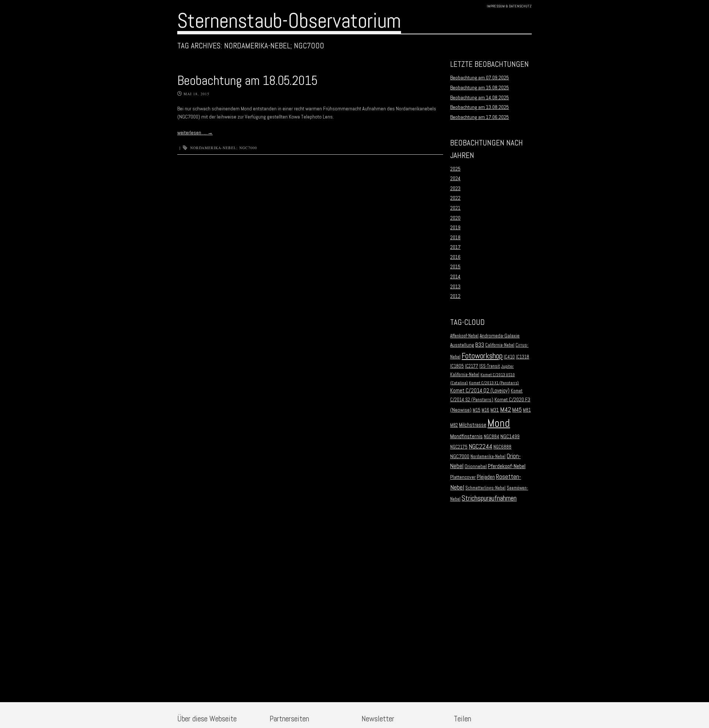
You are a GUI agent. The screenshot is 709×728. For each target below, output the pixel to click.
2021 (455, 208)
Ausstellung (462, 345)
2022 (455, 198)
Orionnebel (476, 466)
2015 (455, 266)
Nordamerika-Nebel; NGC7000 (223, 147)
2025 (455, 168)
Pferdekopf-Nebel (506, 466)
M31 (494, 410)
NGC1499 (510, 436)
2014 (455, 276)
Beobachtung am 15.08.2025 (479, 87)
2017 (455, 247)
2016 (455, 257)
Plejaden (486, 477)
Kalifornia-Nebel (464, 375)
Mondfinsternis (466, 436)
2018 (455, 237)
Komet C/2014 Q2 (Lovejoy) (480, 390)
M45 (517, 409)
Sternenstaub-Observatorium (289, 20)
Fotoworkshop (482, 356)
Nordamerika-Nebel (488, 457)
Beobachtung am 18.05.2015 (247, 80)
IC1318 (522, 357)
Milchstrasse (472, 425)
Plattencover (463, 477)
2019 (455, 227)
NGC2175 (458, 447)
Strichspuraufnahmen (489, 498)
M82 (454, 425)
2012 (455, 296)
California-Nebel (499, 345)
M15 (476, 410)
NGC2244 (480, 446)
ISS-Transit (489, 366)
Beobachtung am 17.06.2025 (479, 117)
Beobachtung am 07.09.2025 (479, 77)
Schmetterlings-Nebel (485, 488)
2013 (455, 286)
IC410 (509, 357)
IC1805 (457, 366)
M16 (485, 410)
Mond (498, 423)
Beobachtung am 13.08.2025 (479, 107)
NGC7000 (459, 456)
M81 (527, 410)
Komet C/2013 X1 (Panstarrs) (494, 383)
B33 (479, 344)
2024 (455, 178)
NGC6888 (502, 447)
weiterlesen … (195, 132)
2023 (455, 188)
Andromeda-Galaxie (500, 336)
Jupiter (507, 366)
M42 (505, 409)
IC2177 (471, 366)
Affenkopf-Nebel (464, 336)
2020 (455, 217)
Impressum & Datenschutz (509, 6)
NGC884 (491, 437)
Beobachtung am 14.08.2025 (479, 97)
